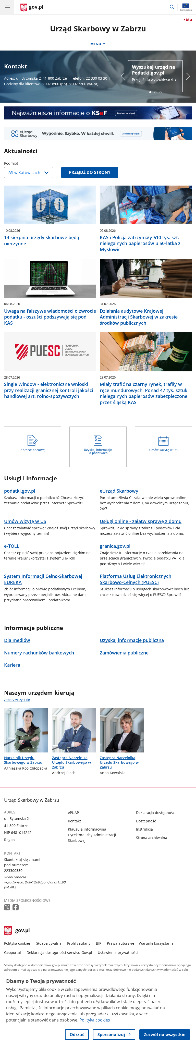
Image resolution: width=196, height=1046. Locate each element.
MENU (95, 43)
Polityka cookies (17, 943)
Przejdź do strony (90, 172)
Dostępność (146, 821)
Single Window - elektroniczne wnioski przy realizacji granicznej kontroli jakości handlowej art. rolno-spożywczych (48, 390)
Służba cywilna (49, 943)
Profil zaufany (78, 943)
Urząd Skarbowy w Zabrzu (98, 28)
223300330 (13, 870)
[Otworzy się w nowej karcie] (7, 907)
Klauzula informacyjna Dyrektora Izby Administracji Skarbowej (92, 835)
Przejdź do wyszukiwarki (153, 73)
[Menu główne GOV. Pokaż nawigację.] (7, 7)
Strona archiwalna (151, 837)
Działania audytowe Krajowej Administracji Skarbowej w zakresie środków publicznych (139, 317)
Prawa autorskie (120, 943)
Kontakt (74, 821)
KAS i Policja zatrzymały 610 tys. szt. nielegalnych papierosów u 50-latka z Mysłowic (140, 243)
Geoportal (12, 952)
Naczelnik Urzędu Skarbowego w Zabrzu (23, 760)
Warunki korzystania (156, 943)
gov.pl (22, 930)
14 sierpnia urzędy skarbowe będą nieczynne (41, 240)
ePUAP (73, 812)
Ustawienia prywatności (118, 952)
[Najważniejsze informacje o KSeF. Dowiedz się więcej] (98, 113)
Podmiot (24, 163)
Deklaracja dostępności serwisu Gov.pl (59, 952)
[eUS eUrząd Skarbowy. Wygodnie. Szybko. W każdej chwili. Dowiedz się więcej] (98, 133)
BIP (98, 943)
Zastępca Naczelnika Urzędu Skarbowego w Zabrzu (71, 762)
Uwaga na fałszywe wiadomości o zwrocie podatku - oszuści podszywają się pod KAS (50, 317)
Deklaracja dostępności (156, 812)
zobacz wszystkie (17, 699)
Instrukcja (144, 829)
